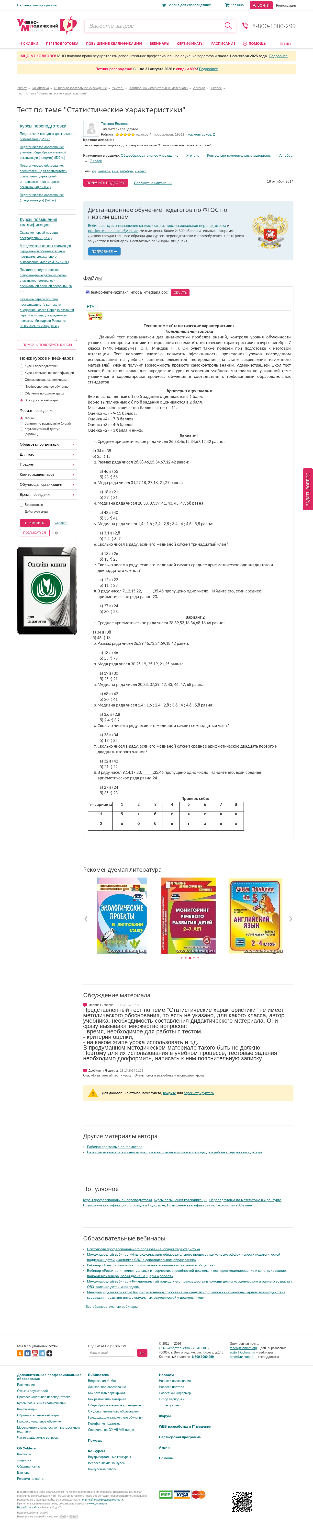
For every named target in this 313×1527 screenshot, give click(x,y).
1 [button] (182, 958)
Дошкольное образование (107, 1387)
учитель (104, 171)
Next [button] (290, 919)
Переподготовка (62, 43)
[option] (121, 916)
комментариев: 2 (201, 134)
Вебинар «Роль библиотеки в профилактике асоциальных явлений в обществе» (151, 1265)
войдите (169, 1093)
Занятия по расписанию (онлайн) (49, 423)
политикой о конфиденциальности (102, 1499)
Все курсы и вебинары (41, 400)
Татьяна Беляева (115, 124)
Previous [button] (86, 919)
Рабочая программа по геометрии (114, 1147)
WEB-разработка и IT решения (185, 1426)
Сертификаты (190, 43)
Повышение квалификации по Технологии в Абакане (209, 1205)
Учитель (192, 155)
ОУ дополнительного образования (113, 1411)
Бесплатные (34, 505)
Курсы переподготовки (43, 126)
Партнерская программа (37, 5)
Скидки (30, 43)
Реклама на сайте (30, 1479)
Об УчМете (26, 1448)
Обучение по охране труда (44, 393)
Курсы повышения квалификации (49, 373)
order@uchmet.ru (242, 1357)
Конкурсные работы (102, 1469)
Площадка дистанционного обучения (115, 1417)
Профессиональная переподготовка (43, 1397)
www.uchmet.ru (98, 1503)
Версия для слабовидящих (189, 5)
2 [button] (186, 958)
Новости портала (171, 1387)
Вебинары (159, 43)
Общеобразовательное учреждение (150, 155)
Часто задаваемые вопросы (37, 1437)
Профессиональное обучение (46, 386)
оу (94, 171)
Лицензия (24, 1460)
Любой (29, 418)
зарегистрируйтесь (199, 1093)
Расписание (223, 43)
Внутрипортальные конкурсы (109, 1457)
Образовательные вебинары (46, 380)
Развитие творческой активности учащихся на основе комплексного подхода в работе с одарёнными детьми (174, 1152)
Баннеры (23, 1472)
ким (115, 171)
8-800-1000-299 (274, 26)
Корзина (237, 5)
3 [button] (190, 958)
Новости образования (175, 1381)
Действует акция (37, 511)
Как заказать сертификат (106, 1393)
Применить (34, 523)
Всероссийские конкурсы (106, 1463)
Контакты (24, 1454)
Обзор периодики (171, 1399)
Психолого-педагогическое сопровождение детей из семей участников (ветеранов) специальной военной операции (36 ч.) (46, 280)
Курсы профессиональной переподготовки (117, 1200)
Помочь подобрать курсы (47, 345)
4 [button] (194, 958)
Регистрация (286, 5)
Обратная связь (29, 1466)
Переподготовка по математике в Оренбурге (245, 1200)
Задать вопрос (308, 489)
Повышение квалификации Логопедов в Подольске (124, 1205)
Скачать (180, 292)
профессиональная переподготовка (196, 225)
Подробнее (278, 56)
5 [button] (198, 958)
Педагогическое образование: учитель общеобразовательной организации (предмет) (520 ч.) (43, 152)
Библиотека (98, 1375)
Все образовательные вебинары (112, 1306)
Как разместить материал (107, 1399)
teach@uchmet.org (243, 1348)
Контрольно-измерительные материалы (239, 155)
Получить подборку (106, 183)
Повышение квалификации (114, 43)
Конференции (27, 1409)
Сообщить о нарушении (153, 183)
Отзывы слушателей (32, 1391)
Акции (164, 1447)
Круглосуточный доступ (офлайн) (42, 431)
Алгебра (285, 155)
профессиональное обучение (113, 230)
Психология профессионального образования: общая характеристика (143, 1249)
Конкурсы (96, 1451)
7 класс (96, 161)
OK (142, 1353)
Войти (263, 5)
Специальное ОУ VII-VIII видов (111, 1430)
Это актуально (169, 1405)
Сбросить (61, 523)
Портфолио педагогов (104, 1423)
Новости (166, 1375)
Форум (165, 1416)
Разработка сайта (28, 1507)
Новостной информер (175, 1393)
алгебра (126, 171)
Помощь (257, 43)
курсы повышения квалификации (135, 225)
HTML (92, 307)
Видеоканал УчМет (102, 1381)
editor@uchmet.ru (242, 1352)
